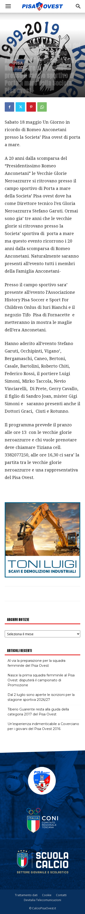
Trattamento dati (26, 895)
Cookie (46, 895)
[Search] (78, 6)
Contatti (61, 895)
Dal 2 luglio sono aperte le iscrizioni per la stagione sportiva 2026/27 (41, 697)
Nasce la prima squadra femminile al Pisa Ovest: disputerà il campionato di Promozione (41, 680)
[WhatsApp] (42, 107)
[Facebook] (9, 107)
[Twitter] (20, 107)
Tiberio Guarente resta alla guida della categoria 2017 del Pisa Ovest (38, 711)
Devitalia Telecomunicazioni (42, 900)
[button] (8, 6)
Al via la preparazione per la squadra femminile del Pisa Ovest (36, 663)
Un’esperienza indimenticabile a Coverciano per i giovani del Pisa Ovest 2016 (43, 726)
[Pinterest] (31, 107)
